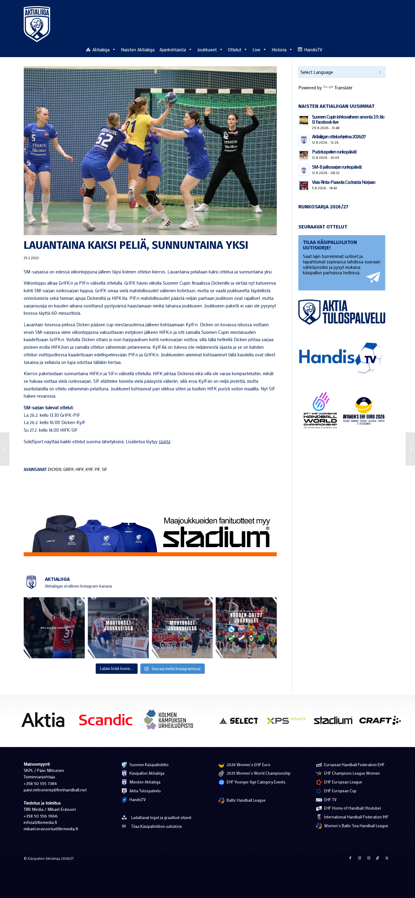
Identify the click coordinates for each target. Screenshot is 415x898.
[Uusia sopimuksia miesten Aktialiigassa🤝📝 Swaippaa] (118, 627)
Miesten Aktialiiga (144, 781)
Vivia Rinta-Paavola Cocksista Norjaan (343, 182)
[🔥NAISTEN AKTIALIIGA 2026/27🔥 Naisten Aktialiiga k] (246, 627)
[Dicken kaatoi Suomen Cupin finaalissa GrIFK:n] (4, 449)
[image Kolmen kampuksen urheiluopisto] (170, 722)
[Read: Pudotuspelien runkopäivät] (303, 155)
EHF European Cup (339, 790)
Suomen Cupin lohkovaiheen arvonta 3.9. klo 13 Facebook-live (348, 119)
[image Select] (241, 722)
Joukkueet (207, 49)
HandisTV (313, 49)
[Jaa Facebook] (350, 857)
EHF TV (330, 799)
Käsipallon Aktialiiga (146, 773)
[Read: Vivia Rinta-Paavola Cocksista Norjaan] (303, 185)
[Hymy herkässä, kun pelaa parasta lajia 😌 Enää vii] (54, 627)
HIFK (80, 469)
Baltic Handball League (246, 800)
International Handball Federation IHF (356, 816)
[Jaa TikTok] (377, 857)
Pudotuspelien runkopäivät (334, 152)
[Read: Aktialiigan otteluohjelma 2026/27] (303, 140)
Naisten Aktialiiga (138, 49)
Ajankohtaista (172, 49)
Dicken (54, 469)
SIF (104, 469)
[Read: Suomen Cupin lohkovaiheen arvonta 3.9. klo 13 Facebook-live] (303, 120)
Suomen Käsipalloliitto (149, 764)
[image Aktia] (45, 722)
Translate (343, 87)
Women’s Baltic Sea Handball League (355, 825)
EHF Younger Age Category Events (256, 781)
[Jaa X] (386, 857)
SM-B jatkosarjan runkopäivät (337, 167)
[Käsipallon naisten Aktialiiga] (37, 24)
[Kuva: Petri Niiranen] (150, 150)
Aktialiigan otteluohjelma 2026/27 (339, 136)
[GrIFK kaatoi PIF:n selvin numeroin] (410, 449)
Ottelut (234, 49)
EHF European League (342, 781)
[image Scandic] (108, 722)
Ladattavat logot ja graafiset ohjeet (161, 817)
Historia (279, 49)
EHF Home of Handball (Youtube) (352, 808)
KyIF (89, 469)
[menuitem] (388, 49)
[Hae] (388, 48)
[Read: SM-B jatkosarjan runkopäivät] (303, 170)
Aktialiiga (101, 49)
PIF (97, 469)
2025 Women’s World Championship (258, 773)
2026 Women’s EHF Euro (248, 764)
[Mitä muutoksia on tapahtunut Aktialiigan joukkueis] (182, 627)
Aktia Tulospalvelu (145, 790)
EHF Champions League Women (351, 773)
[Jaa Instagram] (359, 857)
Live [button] (256, 49)
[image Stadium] (335, 722)
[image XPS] (288, 722)
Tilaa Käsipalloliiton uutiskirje (156, 826)
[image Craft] (382, 722)
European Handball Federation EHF (354, 764)
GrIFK (68, 469)
